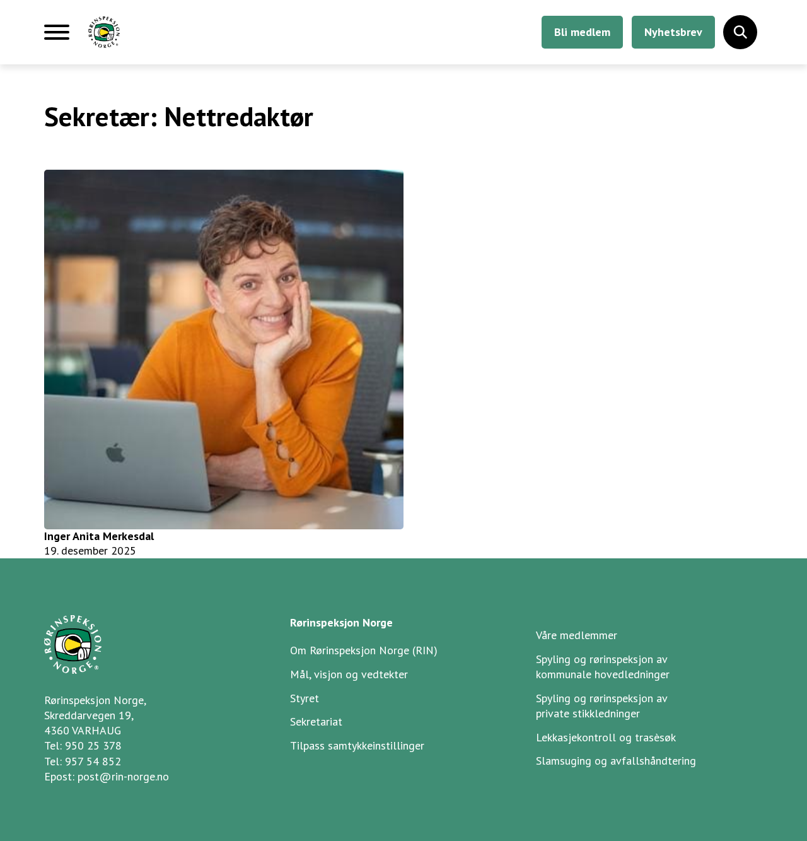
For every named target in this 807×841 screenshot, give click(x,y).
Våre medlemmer (576, 635)
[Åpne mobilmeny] (56, 37)
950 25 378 (93, 745)
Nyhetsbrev (673, 32)
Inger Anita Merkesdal (99, 536)
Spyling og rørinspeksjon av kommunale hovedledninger (603, 666)
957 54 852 (93, 761)
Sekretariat (316, 721)
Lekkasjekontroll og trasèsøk (606, 737)
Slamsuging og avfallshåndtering (616, 760)
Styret (304, 698)
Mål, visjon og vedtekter (349, 674)
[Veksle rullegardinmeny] (740, 32)
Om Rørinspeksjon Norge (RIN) (364, 650)
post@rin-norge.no (123, 776)
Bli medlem (582, 32)
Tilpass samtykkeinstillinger (357, 745)
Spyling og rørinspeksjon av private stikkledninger (602, 705)
